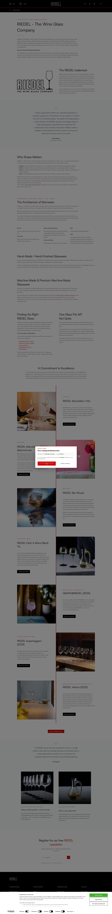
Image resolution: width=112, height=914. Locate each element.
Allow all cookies (98, 895)
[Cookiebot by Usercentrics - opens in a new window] (11, 911)
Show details (70, 911)
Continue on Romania (65, 463)
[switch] (40, 911)
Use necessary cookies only (98, 903)
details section (63, 907)
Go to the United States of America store (47, 463)
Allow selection (98, 899)
